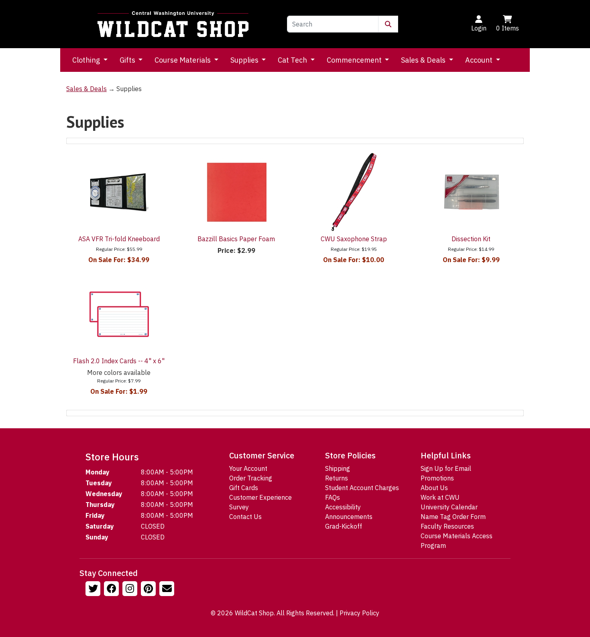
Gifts (128, 60)
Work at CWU (440, 497)
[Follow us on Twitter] (93, 590)
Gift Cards (243, 488)
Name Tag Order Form (453, 517)
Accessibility (343, 507)
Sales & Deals (424, 60)
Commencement (355, 60)
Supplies (245, 60)
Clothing (87, 60)
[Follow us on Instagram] (130, 590)
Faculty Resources (447, 526)
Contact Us (245, 517)
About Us (434, 488)
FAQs (332, 497)
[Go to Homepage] (173, 24)
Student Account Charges (362, 488)
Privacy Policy (359, 613)
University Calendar (449, 507)
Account (479, 60)
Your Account (248, 468)
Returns (336, 478)
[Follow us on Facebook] (112, 590)
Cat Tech (293, 60)
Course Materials (183, 60)
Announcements (348, 517)
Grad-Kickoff (343, 526)
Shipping (337, 468)
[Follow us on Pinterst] (149, 590)
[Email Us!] (167, 590)
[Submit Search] (388, 24)
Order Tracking (250, 478)
